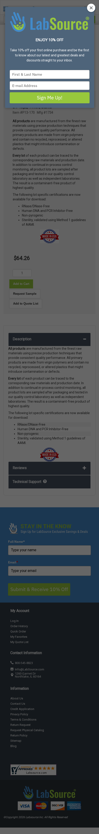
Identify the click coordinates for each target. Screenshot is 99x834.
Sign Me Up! (49, 97)
